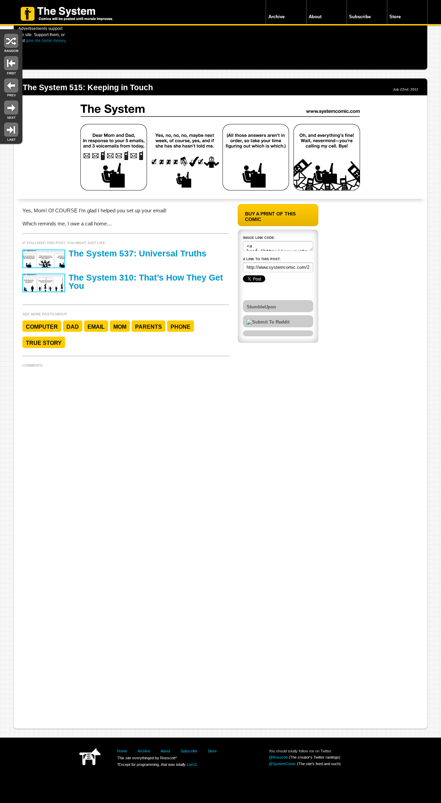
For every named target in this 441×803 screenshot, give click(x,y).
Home (122, 751)
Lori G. (192, 764)
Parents (148, 327)
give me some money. (46, 40)
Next (11, 109)
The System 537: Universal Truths (137, 253)
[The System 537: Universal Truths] (43, 259)
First (11, 64)
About (315, 16)
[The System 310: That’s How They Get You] (43, 283)
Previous (11, 86)
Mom (119, 327)
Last (11, 131)
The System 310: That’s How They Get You (146, 282)
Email (96, 327)
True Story (44, 343)
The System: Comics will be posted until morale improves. (67, 14)
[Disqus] (125, 456)
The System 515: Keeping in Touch (88, 87)
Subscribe (360, 16)
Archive (276, 16)
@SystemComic (282, 764)
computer (42, 327)
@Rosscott (278, 757)
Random (11, 42)
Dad (72, 327)
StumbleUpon (261, 307)
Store (395, 16)
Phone (181, 327)
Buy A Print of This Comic (270, 216)
